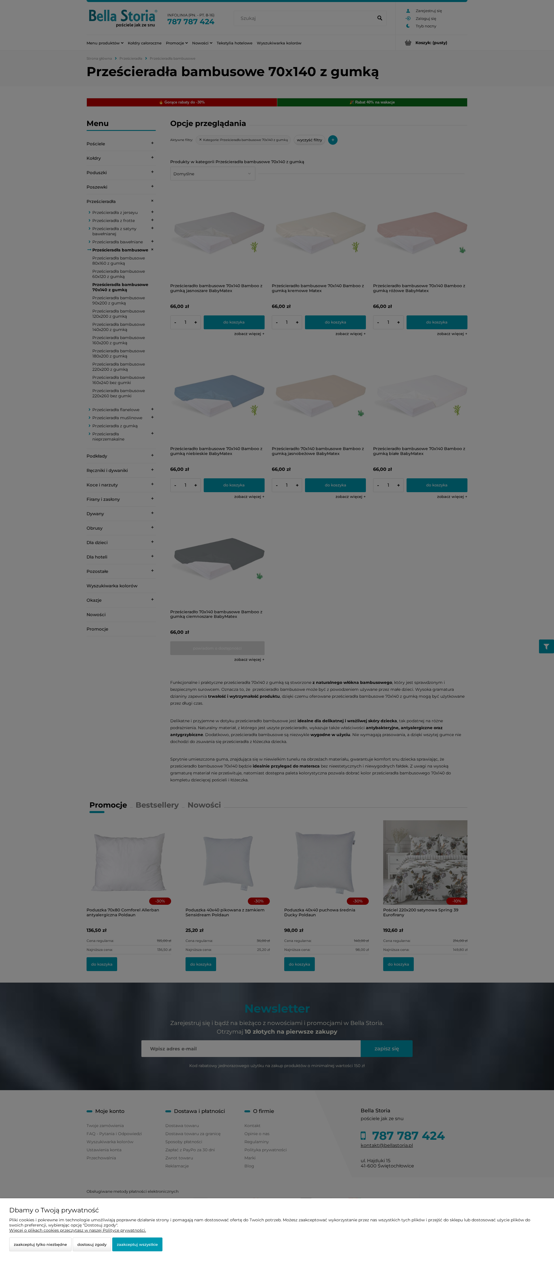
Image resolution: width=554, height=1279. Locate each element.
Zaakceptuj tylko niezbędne (40, 1244)
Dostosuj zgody (91, 1244)
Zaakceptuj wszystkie (137, 1244)
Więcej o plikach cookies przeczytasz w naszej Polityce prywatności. (77, 1230)
